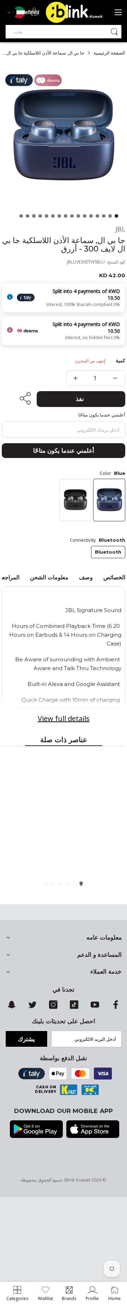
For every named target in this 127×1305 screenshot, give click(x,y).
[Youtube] (95, 1007)
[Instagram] (53, 1007)
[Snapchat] (11, 1007)
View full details (64, 718)
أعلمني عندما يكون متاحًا (63, 450)
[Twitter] (32, 1007)
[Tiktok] (74, 1007)
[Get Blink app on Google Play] (36, 1129)
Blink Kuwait (77, 1180)
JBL (120, 229)
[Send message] (114, 32)
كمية (120, 360)
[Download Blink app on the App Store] (92, 1129)
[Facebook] (115, 1007)
